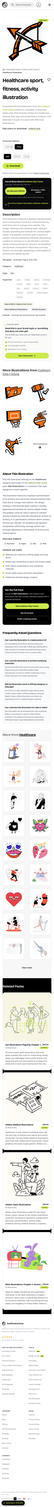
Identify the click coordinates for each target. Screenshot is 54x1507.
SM (7, 156)
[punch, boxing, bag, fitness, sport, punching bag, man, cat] (40, 899)
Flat (12, 273)
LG (25, 156)
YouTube (5, 1473)
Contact (5, 1448)
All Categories (7, 1384)
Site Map (32, 1438)
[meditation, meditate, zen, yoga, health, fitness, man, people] (40, 874)
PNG (19, 146)
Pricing (4, 1424)
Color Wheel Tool (35, 1375)
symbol (19, 297)
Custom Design (35, 1384)
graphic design (42, 293)
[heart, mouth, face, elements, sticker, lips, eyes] (13, 850)
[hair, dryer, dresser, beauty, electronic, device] (14, 446)
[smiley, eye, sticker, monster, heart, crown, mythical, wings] (40, 825)
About (4, 1415)
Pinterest (5, 1478)
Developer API (34, 1389)
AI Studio (34, 1351)
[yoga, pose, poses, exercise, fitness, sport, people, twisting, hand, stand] (40, 948)
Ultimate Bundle (8, 1394)
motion (45, 288)
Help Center (6, 1443)
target (28, 284)
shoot (37, 284)
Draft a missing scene (27, 619)
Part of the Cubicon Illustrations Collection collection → (28, 204)
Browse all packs (38, 309)
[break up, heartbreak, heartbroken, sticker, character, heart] (40, 850)
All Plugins (33, 1361)
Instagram (6, 1464)
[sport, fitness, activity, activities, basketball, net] (14, 419)
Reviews (5, 1438)
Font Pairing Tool (35, 1380)
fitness (27, 280)
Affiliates (5, 1434)
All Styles (5, 1389)
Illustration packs (13, 69)
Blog (3, 1419)
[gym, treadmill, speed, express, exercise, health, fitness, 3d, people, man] (13, 751)
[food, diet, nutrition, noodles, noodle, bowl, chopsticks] (40, 419)
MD (16, 156)
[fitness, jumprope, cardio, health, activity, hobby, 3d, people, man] (13, 776)
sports (26, 288)
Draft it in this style (41, 173)
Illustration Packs (9, 1351)
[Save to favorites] (49, 79)
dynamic (20, 293)
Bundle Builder (34, 1399)
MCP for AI (33, 1394)
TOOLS (31, 1347)
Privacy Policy (34, 1419)
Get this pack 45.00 (16, 191)
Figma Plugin (33, 1365)
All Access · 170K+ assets (38, 191)
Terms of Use (34, 1429)
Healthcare (19, 266)
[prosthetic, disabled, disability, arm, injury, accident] (40, 800)
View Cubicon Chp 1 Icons (27, 606)
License (32, 1415)
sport (19, 280)
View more (27, 967)
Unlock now (34, 128)
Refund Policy (34, 1434)
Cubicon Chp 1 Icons (30, 69)
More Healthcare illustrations (16, 309)
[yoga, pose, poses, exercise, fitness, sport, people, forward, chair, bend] (13, 948)
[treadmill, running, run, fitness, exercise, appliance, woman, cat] (13, 924)
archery (19, 284)
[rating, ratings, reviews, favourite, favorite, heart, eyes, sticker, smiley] (13, 899)
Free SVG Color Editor (37, 1370)
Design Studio (36, 1356)
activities (47, 280)
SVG (8, 146)
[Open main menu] (49, 4)
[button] (38, 4)
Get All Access (27, 613)
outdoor (36, 288)
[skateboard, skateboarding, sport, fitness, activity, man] (13, 874)
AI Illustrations (7, 1370)
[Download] (20, 757)
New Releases (7, 1375)
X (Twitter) (6, 1459)
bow (18, 288)
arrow (45, 284)
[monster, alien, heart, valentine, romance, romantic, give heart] (13, 825)
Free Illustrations (8, 1361)
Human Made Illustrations (12, 1365)
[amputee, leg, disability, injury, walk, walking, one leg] (13, 800)
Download (15, 166)
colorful (30, 293)
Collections (6, 1380)
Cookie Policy (34, 1424)
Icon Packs (6, 1356)
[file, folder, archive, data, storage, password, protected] (14, 392)
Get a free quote (25, 356)
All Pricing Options (9, 1429)
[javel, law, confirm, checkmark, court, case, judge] (40, 392)
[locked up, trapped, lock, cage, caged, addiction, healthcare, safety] (40, 776)
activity (36, 280)
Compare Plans (34, 1403)
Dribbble (5, 1469)
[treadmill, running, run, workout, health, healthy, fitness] (40, 924)
